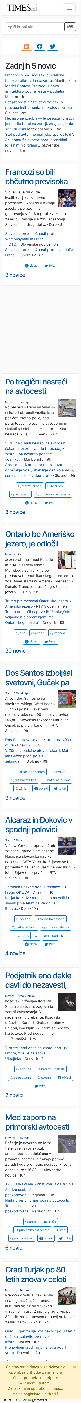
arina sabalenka (57, 927)
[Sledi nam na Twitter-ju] (52, 46)
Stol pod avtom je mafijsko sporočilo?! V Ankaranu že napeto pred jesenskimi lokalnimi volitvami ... (40, 139)
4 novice (15, 953)
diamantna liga (25, 780)
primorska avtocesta (54, 494)
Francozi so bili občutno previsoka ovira (36, 181)
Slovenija (23, 402)
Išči (70, 26)
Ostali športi (24, 693)
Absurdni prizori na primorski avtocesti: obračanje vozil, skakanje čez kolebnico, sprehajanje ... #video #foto (39, 470)
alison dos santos (31, 772)
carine (39, 633)
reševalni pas (31, 486)
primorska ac (23, 1238)
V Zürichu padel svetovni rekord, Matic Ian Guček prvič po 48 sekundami (38, 756)
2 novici (14, 1095)
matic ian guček (57, 780)
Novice (10, 402)
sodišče (25, 1069)
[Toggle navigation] (69, 7)
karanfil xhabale (52, 1069)
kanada (59, 633)
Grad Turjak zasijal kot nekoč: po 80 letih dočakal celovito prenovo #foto (40, 1336)
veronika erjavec (52, 919)
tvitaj (52, 265)
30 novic (15, 650)
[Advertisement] (40, 329)
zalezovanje (22, 1077)
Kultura (24, 1290)
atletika (59, 772)
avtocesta (22, 494)
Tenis (19, 840)
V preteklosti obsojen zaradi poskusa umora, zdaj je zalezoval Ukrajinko (37, 1053)
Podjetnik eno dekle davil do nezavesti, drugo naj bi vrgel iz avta (38, 990)
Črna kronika (26, 996)
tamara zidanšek (50, 935)
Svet (21, 554)
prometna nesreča (42, 1221)
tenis (25, 935)
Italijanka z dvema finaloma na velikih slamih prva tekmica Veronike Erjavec (37, 903)
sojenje (45, 1077)
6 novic (13, 1247)
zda (22, 633)
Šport (9, 693)
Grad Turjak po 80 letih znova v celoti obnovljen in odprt (35, 1279)
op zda (24, 919)
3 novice (15, 275)
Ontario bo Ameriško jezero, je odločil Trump (39, 543)
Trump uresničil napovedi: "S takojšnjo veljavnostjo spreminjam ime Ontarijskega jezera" (37, 617)
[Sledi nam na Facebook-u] (39, 46)
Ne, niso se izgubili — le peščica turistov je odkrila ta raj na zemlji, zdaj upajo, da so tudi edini (39, 123)
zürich (23, 788)
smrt (62, 1230)
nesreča (56, 486)
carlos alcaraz (25, 927)
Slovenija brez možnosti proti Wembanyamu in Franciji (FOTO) (30, 238)
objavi (33, 265)
